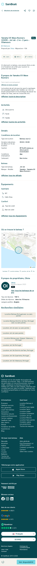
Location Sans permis (27, 420)
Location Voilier (25, 411)
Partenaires (24, 549)
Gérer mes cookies (26, 451)
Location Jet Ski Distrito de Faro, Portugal (18, 350)
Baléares (4, 454)
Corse (3, 450)
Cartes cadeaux (7, 418)
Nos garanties (6, 407)
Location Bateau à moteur (26, 404)
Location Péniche (26, 418)
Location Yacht (25, 409)
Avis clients (5, 422)
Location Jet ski (25, 416)
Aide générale (25, 441)
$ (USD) (18, 539)
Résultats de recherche (11, 10)
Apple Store (20, 469)
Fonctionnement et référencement (27, 444)
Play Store (20, 475)
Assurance (5, 412)
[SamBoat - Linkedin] (12, 499)
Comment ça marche (27, 447)
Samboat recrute (7, 405)
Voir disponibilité (26, 562)
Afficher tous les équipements (14, 216)
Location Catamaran (27, 413)
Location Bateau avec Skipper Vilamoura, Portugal (18, 339)
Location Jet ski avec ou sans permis (16, 328)
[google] (5, 516)
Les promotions (25, 424)
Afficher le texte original (9, 85)
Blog (2, 431)
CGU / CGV (4, 549)
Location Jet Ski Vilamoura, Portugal (16, 361)
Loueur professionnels (9, 416)
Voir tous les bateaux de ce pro (22, 291)
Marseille (4, 441)
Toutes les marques (27, 426)
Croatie (4, 452)
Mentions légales (7, 546)
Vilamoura (6, 46)
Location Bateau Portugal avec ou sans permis (18, 315)
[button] (4, 235)
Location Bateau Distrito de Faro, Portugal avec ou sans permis (18, 322)
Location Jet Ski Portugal (12, 345)
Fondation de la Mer (8, 427)
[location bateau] (9, 4)
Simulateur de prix (7, 414)
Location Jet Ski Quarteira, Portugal (16, 356)
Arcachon (4, 443)
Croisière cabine (25, 422)
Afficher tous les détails (11, 175)
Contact (23, 449)
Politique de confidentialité (25, 546)
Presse (3, 424)
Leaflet (33, 267)
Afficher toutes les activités (13, 122)
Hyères (3, 445)
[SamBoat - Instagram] (7, 499)
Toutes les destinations (5, 457)
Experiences (5, 429)
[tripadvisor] (7, 524)
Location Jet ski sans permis (13, 333)
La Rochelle (5, 448)
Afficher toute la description (13, 96)
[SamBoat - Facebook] (3, 499)
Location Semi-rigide (27, 407)
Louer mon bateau (7, 410)
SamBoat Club (6, 420)
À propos (4, 403)
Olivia (12, 48)
